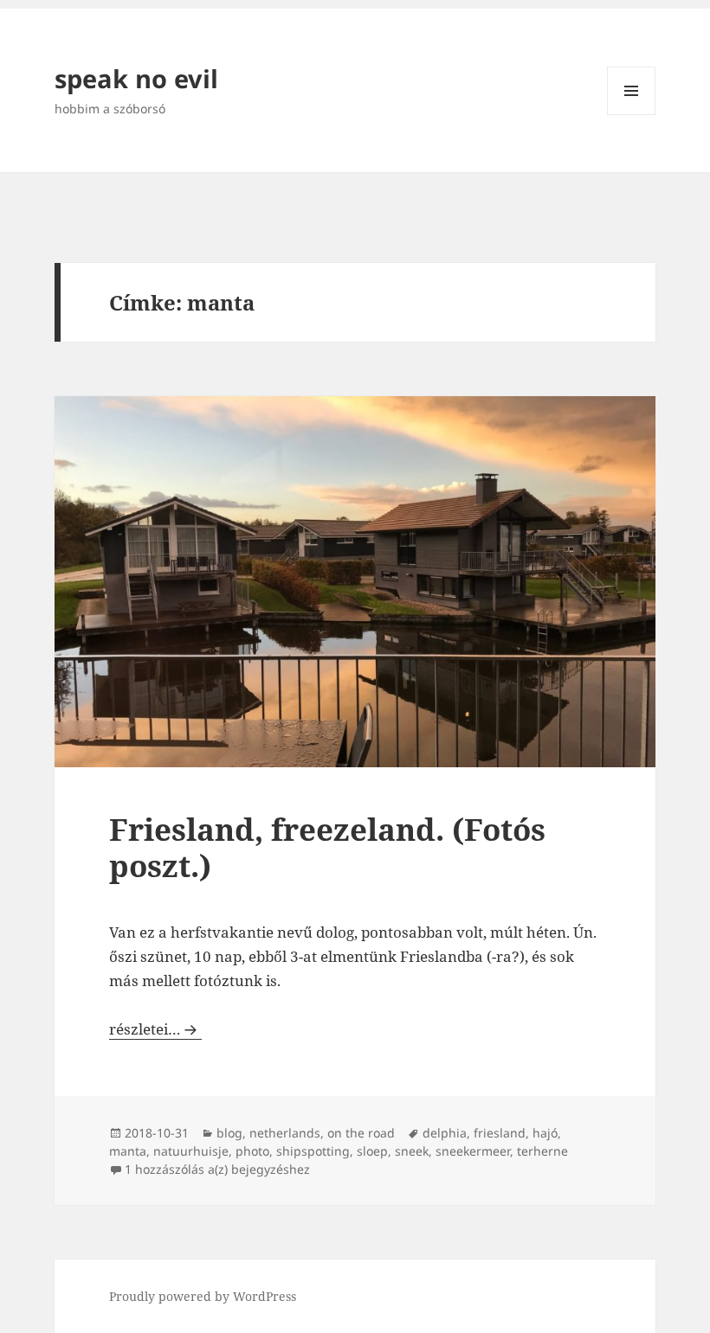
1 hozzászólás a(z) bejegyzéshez (217, 1169)
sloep (372, 1151)
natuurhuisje (191, 1151)
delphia (445, 1133)
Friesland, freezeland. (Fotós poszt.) (327, 847)
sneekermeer (473, 1151)
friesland (500, 1133)
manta (127, 1151)
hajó (545, 1133)
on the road (361, 1133)
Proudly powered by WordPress (202, 1296)
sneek (412, 1151)
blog (229, 1133)
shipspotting (313, 1151)
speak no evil (136, 78)
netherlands (284, 1133)
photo (252, 1151)
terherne (542, 1151)
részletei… (155, 1029)
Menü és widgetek (631, 114)
